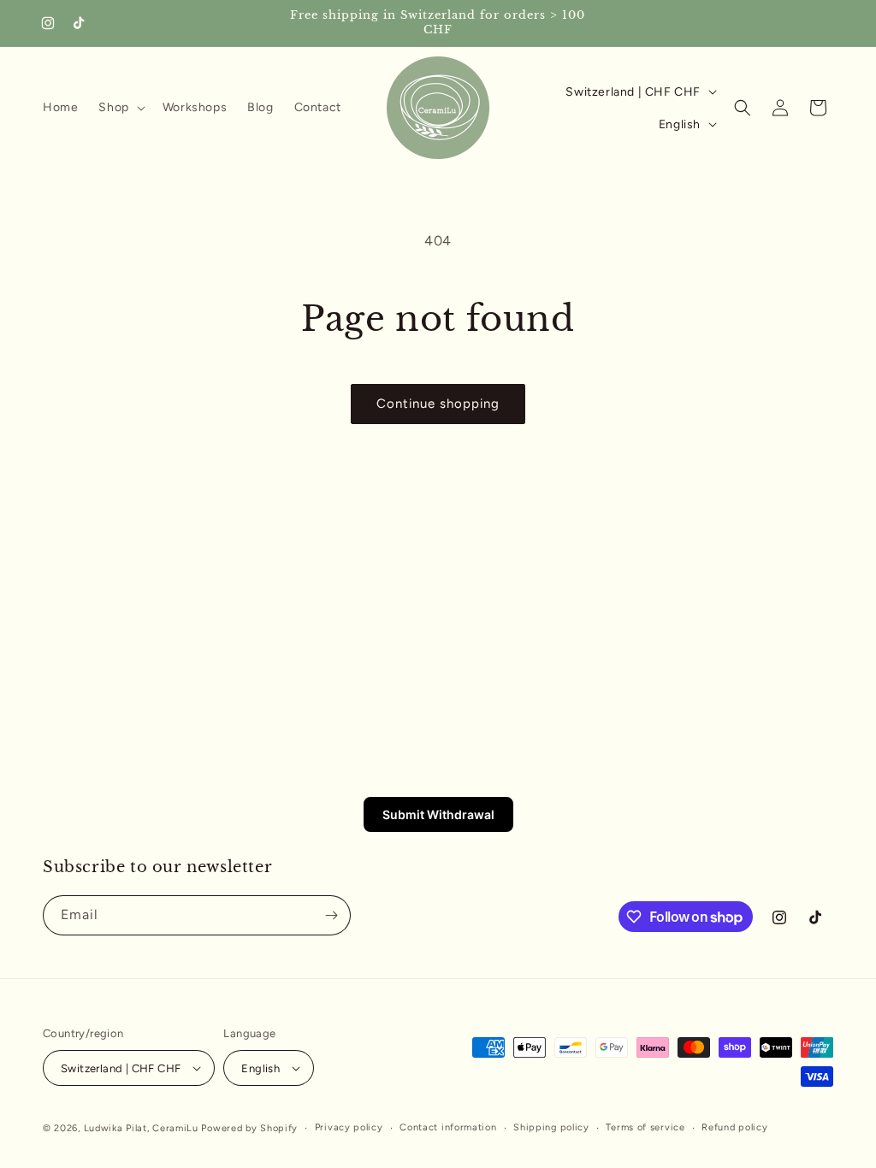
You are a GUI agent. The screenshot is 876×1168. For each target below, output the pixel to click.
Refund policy (734, 1127)
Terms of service (645, 1127)
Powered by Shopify (249, 1128)
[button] (119, 108)
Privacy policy (349, 1127)
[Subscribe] (331, 915)
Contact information (448, 1127)
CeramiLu (175, 1128)
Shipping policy (551, 1127)
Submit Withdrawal (438, 814)
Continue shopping (438, 403)
